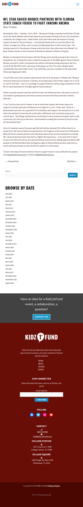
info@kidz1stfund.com (42, 436)
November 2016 (10, 222)
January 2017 (9, 215)
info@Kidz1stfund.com (44, 154)
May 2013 (8, 258)
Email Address (41, 391)
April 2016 (8, 240)
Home (40, 360)
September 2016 (11, 229)
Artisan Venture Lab (45, 495)
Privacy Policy (54, 486)
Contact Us (41, 317)
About (40, 363)
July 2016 (8, 236)
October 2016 (10, 226)
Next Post (72, 161)
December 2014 (10, 244)
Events (41, 369)
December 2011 (10, 276)
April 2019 (8, 194)
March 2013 (9, 261)
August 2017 (9, 201)
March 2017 (9, 208)
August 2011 (9, 283)
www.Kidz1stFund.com (16, 154)
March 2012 (9, 272)
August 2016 (9, 233)
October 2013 (10, 251)
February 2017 (10, 212)
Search (7, 171)
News (5, 27)
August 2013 (9, 254)
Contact (41, 366)
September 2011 (11, 279)
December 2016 (10, 219)
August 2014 (9, 247)
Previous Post (12, 161)
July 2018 (8, 197)
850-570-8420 (42, 432)
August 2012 (9, 265)
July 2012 (8, 269)
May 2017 (8, 204)
